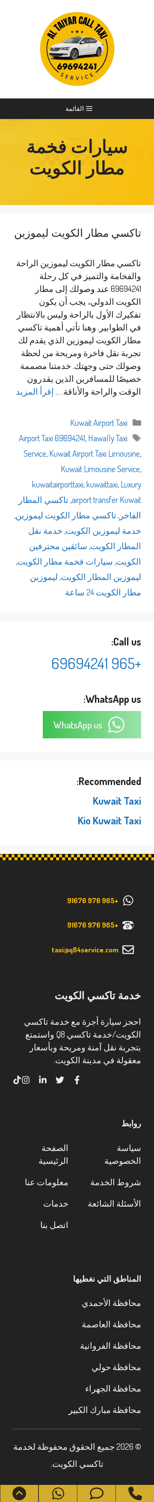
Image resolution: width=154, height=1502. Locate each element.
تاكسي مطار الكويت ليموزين (77, 232)
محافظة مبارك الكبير (104, 1409)
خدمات (55, 1203)
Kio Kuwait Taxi (109, 820)
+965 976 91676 (92, 900)
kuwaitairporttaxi (57, 484)
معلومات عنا (46, 1181)
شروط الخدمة (115, 1181)
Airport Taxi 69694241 (52, 437)
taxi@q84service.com (85, 949)
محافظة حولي (116, 1366)
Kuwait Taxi (117, 800)
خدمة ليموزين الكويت (103, 530)
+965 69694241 (96, 663)
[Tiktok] (17, 1080)
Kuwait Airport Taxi (98, 422)
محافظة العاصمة (111, 1323)
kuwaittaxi (102, 484)
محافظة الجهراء (113, 1388)
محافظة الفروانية (110, 1345)
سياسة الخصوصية (122, 1154)
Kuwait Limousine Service (100, 468)
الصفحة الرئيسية (53, 1154)
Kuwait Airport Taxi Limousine (94, 453)
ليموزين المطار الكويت (101, 576)
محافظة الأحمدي (111, 1302)
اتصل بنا (54, 1224)
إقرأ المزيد (35, 391)
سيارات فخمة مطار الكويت (65, 561)
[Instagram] (25, 1080)
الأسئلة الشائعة (114, 1203)
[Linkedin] (42, 1080)
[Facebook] (77, 1080)
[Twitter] (60, 1080)
